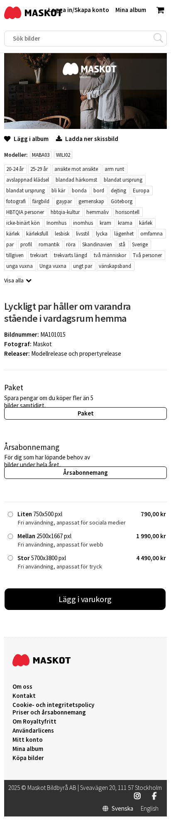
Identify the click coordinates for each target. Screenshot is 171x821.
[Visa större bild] (85, 127)
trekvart (38, 255)
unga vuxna (19, 266)
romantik (49, 244)
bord (98, 190)
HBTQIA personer (25, 212)
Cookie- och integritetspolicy (53, 705)
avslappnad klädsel (27, 179)
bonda (79, 190)
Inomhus (56, 222)
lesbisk (62, 233)
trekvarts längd (70, 255)
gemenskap (91, 201)
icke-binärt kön (23, 222)
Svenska (122, 808)
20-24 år (15, 168)
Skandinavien (97, 244)
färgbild (40, 201)
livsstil (82, 233)
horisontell (127, 212)
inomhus (83, 222)
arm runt (114, 168)
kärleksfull (37, 233)
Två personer (147, 255)
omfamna (151, 233)
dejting (118, 190)
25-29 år (39, 168)
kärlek (145, 222)
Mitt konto (27, 739)
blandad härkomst (76, 179)
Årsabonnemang (85, 472)
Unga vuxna (52, 266)
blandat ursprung (123, 179)
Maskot (42, 344)
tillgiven (15, 255)
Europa (141, 190)
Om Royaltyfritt (34, 721)
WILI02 (63, 154)
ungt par (82, 266)
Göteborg (121, 201)
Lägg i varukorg (85, 599)
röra (71, 244)
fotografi (16, 201)
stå (122, 244)
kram (105, 222)
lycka (101, 233)
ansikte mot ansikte (76, 168)
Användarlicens (33, 730)
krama (125, 222)
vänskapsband (115, 266)
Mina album (27, 749)
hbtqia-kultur (65, 212)
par (10, 244)
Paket (86, 413)
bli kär (58, 190)
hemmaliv (97, 212)
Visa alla (14, 280)
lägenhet (124, 233)
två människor (110, 255)
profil (26, 244)
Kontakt (24, 696)
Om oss (22, 686)
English (150, 808)
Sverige (140, 244)
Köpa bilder (28, 758)
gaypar (64, 201)
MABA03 (40, 154)
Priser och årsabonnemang (49, 712)
